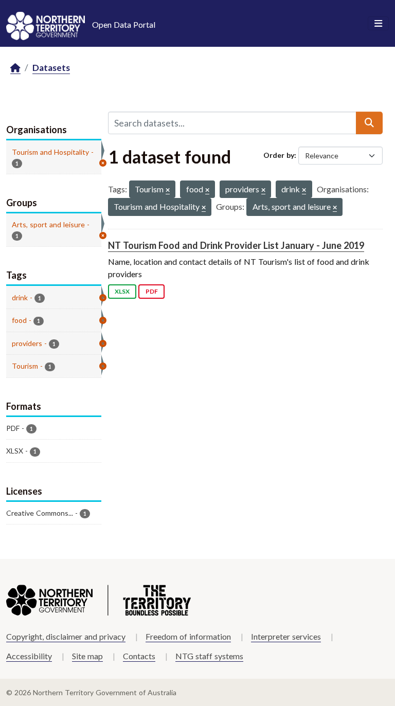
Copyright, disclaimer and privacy (65, 636)
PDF (152, 291)
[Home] (15, 68)
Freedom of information (188, 636)
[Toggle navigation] (378, 23)
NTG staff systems (209, 656)
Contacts (139, 656)
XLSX (122, 291)
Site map (87, 656)
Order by (278, 155)
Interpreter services (286, 636)
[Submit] (369, 123)
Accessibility (29, 656)
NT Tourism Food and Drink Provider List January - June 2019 (236, 245)
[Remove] (168, 190)
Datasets (51, 67)
